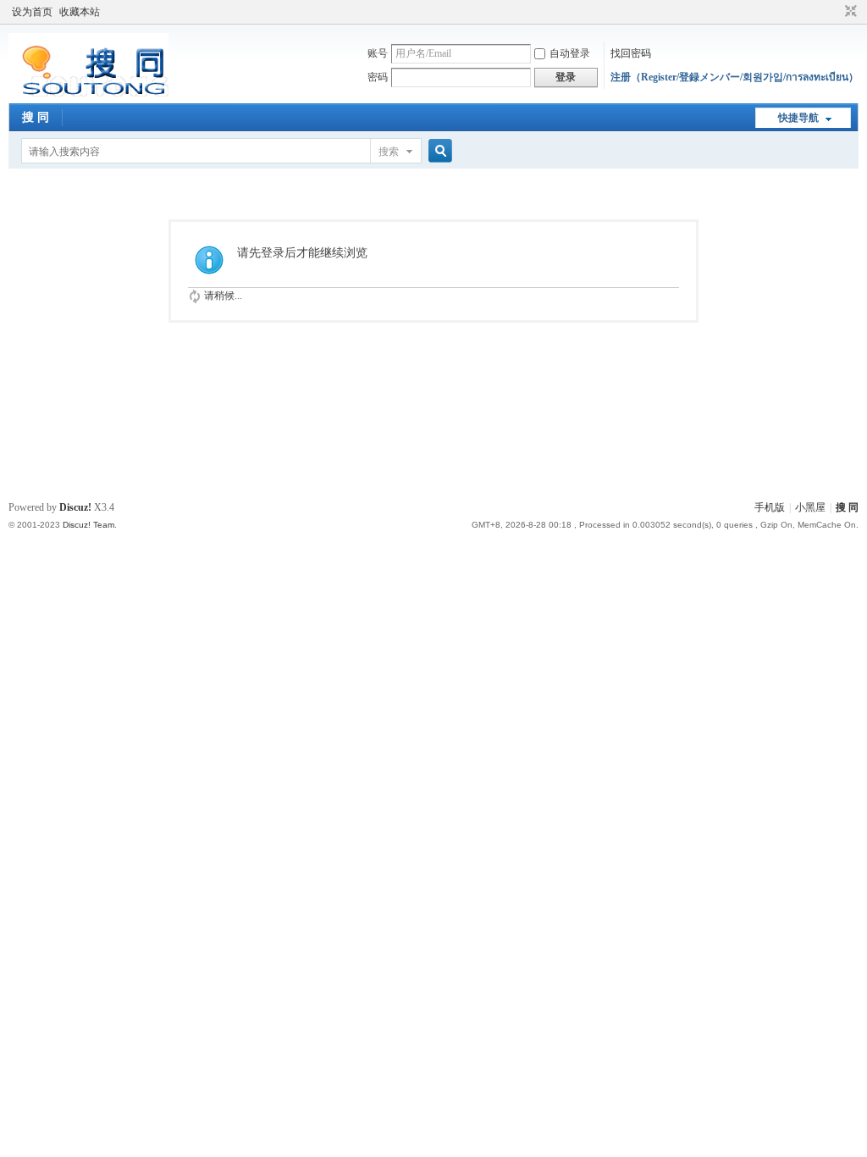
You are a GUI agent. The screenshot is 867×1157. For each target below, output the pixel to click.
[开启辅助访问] (835, 11)
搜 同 (35, 117)
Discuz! (75, 507)
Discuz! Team (88, 524)
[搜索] (438, 151)
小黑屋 (810, 507)
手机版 (769, 507)
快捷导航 (798, 118)
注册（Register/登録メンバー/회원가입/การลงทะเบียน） (734, 77)
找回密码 (630, 53)
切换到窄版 (849, 11)
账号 (377, 53)
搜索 (388, 152)
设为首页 (32, 12)
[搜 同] (88, 93)
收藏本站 (79, 12)
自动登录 (569, 53)
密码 (377, 77)
